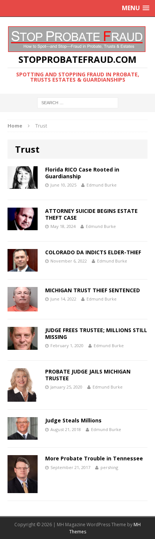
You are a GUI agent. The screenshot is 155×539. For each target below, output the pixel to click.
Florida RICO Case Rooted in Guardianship (82, 173)
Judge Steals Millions (73, 420)
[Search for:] (77, 102)
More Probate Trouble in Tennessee (94, 458)
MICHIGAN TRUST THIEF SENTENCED (92, 290)
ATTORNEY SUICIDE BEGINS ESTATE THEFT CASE (91, 214)
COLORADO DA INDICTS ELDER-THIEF (93, 252)
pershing (109, 467)
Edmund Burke (102, 185)
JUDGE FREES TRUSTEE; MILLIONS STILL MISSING (96, 333)
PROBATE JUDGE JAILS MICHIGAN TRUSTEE (88, 375)
